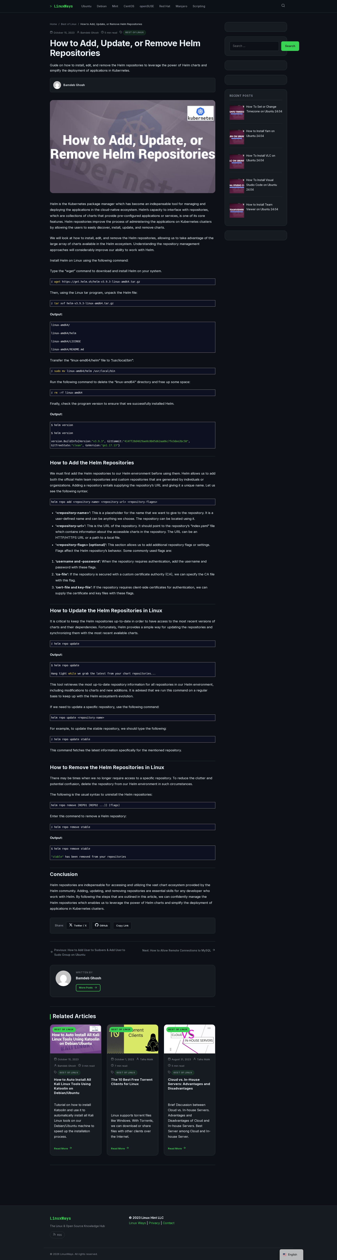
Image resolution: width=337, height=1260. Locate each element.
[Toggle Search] (283, 6)
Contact (168, 1223)
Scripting (199, 6)
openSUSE (147, 6)
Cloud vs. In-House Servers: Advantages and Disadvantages (189, 1084)
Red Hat (164, 6)
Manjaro (181, 6)
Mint (115, 6)
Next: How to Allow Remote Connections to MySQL (176, 950)
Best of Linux (68, 24)
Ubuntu (86, 6)
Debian (102, 6)
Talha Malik (146, 1059)
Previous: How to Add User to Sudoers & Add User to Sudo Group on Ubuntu (89, 952)
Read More (61, 1148)
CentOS (129, 6)
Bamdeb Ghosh (90, 32)
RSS (59, 1234)
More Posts (86, 987)
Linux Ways (137, 1223)
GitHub (104, 925)
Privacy (154, 1223)
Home (53, 24)
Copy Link (122, 925)
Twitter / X (80, 925)
